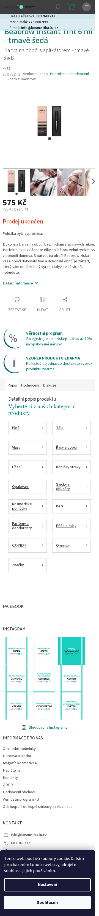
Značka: (21, 79)
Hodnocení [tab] (30, 385)
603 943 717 (20, 843)
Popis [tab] (12, 385)
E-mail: (34, 27)
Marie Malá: (29, 22)
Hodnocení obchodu (19, 792)
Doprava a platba (17, 756)
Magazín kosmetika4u (20, 763)
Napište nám (13, 770)
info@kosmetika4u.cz (29, 835)
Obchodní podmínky (19, 749)
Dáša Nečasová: (32, 16)
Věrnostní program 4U (21, 799)
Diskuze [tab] (49, 385)
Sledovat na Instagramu (48, 727)
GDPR (8, 785)
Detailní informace (18, 283)
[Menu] (86, 6)
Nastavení (47, 885)
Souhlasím (47, 902)
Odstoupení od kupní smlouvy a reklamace (38, 807)
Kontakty (10, 778)
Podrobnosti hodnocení (69, 74)
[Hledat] (57, 6)
